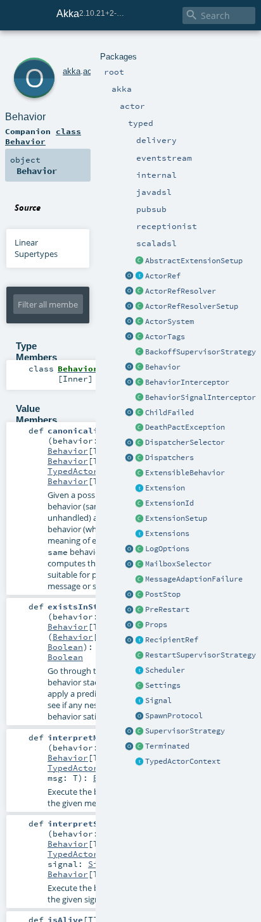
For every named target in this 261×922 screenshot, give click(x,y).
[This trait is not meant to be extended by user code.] (139, 762)
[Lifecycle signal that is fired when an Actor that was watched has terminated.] (139, 747)
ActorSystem (169, 321)
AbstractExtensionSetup (194, 260)
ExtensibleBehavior (185, 472)
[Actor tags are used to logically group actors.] (139, 337)
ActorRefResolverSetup (191, 306)
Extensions (167, 533)
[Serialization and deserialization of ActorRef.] (139, 292)
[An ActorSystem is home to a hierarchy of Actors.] (139, 322)
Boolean (65, 647)
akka (71, 71)
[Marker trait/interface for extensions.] (139, 488)
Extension (165, 487)
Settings (163, 685)
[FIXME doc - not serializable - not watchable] (139, 640)
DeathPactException (185, 427)
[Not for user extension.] (139, 443)
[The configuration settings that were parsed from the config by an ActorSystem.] (139, 686)
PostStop (163, 594)
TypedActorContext (182, 761)
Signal (158, 700)
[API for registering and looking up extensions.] (139, 534)
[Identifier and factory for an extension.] (139, 504)
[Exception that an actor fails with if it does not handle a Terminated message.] (139, 428)
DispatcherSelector (185, 442)
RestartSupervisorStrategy (200, 655)
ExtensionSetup (176, 518)
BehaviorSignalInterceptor (200, 397)
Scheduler (165, 670)
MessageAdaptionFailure (194, 579)
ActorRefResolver (180, 291)
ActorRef (163, 275)
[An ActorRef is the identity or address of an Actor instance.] (139, 276)
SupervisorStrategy (185, 730)
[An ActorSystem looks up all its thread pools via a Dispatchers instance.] (139, 458)
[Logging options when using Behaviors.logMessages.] (139, 549)
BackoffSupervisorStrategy (200, 351)
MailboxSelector (178, 563)
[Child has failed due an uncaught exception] (139, 413)
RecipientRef (171, 639)
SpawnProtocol (174, 715)
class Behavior (43, 136)
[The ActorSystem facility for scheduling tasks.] (139, 671)
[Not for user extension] (139, 352)
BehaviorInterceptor (187, 382)
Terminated (167, 746)
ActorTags (165, 336)
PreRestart (167, 609)
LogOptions (167, 548)
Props (156, 624)
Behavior (163, 367)
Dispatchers (169, 457)
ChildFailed (169, 412)
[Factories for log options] (129, 549)
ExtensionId (169, 503)
